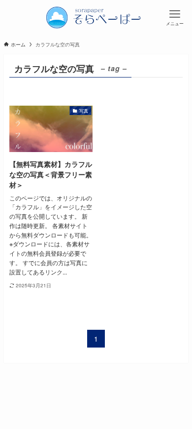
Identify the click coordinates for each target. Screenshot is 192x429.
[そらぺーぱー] (96, 17)
